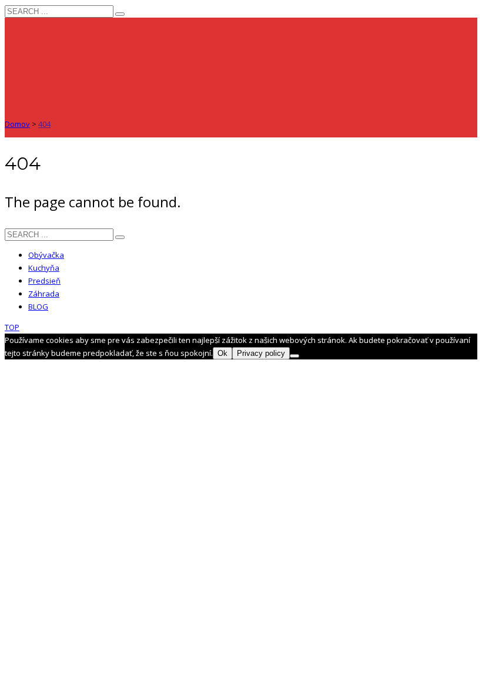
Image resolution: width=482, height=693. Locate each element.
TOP (12, 327)
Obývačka (46, 255)
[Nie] (294, 356)
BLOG (38, 306)
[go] (120, 14)
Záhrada (43, 293)
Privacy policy (261, 353)
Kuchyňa (43, 268)
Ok (222, 353)
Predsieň (44, 280)
